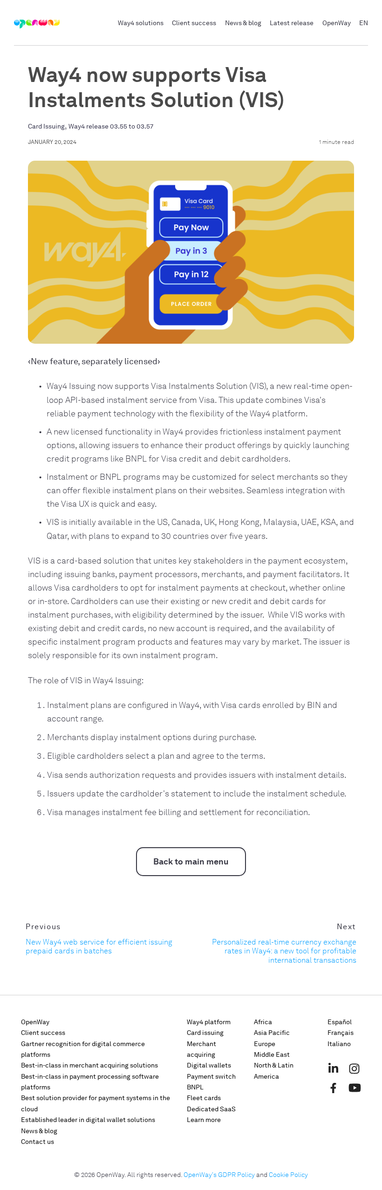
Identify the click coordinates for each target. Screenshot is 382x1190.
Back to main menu (191, 862)
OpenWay (336, 23)
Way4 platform (209, 1022)
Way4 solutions (141, 23)
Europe (264, 1044)
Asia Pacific (272, 1033)
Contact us (37, 1142)
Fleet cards (204, 1098)
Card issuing (205, 1033)
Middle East (272, 1055)
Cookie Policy (288, 1175)
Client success (194, 23)
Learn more (204, 1120)
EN (363, 23)
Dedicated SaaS (211, 1109)
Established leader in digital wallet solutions (88, 1120)
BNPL (195, 1087)
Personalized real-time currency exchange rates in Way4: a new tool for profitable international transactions (284, 951)
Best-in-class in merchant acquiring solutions (89, 1065)
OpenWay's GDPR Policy (219, 1175)
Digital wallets (209, 1065)
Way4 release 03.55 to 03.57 (110, 126)
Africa (263, 1022)
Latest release (292, 23)
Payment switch (211, 1077)
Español (339, 1022)
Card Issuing (46, 126)
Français (340, 1033)
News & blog (243, 23)
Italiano (339, 1044)
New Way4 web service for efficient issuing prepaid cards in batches (99, 946)
